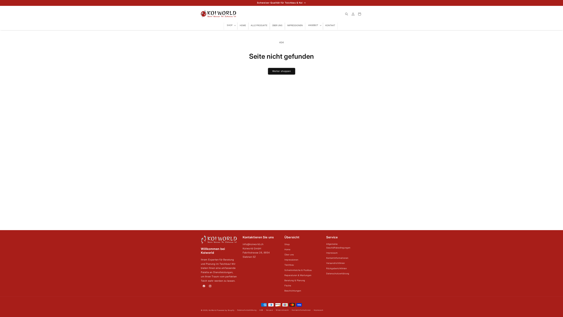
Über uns (289, 254)
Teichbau (289, 265)
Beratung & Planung (294, 280)
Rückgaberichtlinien (336, 268)
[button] (346, 14)
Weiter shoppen (281, 71)
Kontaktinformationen (337, 258)
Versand (269, 310)
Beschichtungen (292, 290)
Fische (287, 285)
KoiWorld (213, 310)
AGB (261, 310)
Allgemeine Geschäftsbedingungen (338, 246)
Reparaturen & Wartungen (297, 275)
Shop (287, 244)
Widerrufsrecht (282, 310)
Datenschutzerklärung (337, 273)
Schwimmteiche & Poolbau (298, 270)
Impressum (332, 253)
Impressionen (291, 259)
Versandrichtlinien (335, 263)
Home (287, 249)
